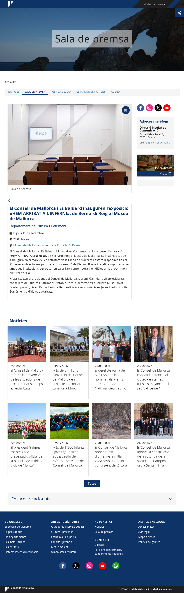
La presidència (13, 532)
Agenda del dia (61, 91)
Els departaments (15, 537)
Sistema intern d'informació (21, 552)
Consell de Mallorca (16, 589)
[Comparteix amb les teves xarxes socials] (179, 12)
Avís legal (144, 532)
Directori (100, 544)
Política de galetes (149, 542)
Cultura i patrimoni (62, 532)
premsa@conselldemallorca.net (155, 142)
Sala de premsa (35, 91)
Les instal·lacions (15, 542)
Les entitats (12, 547)
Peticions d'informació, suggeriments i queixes (109, 551)
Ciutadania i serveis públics (67, 526)
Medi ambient (59, 547)
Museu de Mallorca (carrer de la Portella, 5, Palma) (47, 245)
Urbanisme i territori (63, 552)
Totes (92, 483)
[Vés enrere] (9, 201)
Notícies (13, 91)
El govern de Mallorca (18, 526)
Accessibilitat (146, 526)
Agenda (116, 91)
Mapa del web (146, 537)
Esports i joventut (61, 542)
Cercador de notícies (91, 91)
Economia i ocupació (63, 537)
